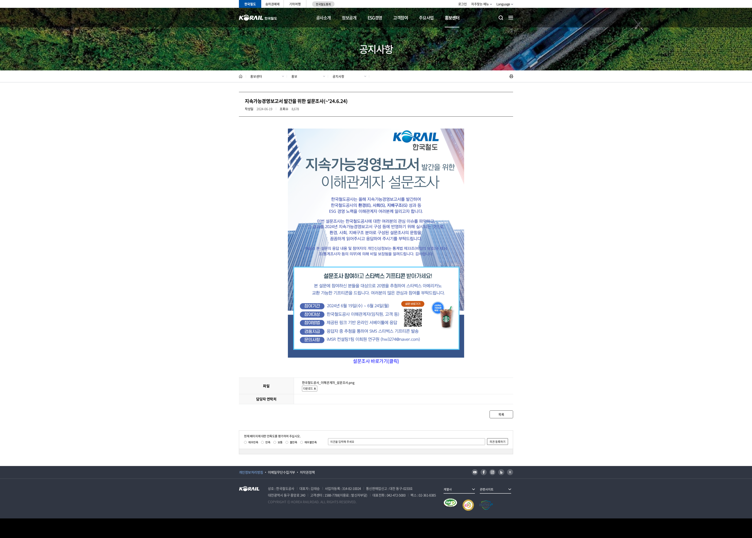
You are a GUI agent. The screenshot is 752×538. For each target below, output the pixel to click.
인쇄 (511, 76)
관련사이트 (487, 489)
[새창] (475, 472)
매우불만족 (311, 442)
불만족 (293, 442)
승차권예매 (272, 4)
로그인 (462, 4)
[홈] (240, 76)
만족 (267, 442)
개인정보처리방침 (251, 472)
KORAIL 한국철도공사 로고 (258, 18)
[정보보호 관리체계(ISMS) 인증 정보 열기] (486, 505)
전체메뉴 (510, 17)
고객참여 (400, 17)
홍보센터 (452, 17)
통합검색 (501, 17)
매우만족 (253, 442)
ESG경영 (375, 17)
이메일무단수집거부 (281, 472)
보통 (280, 442)
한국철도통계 (323, 4)
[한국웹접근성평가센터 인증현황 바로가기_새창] (450, 505)
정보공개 (349, 17)
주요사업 (426, 17)
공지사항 (338, 76)
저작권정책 (307, 472)
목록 (501, 414)
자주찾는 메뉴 (480, 4)
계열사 (448, 489)
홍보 (294, 76)
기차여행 (295, 4)
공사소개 (323, 17)
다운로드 (308, 388)
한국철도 (250, 4)
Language (503, 4)
